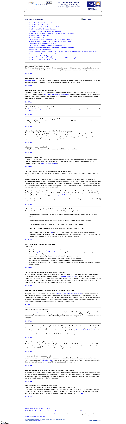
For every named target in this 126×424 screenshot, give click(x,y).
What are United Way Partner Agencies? (40, 49)
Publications (69, 415)
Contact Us (47, 408)
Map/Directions (46, 9)
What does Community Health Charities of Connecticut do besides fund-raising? (51, 47)
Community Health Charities (49, 163)
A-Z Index (78, 410)
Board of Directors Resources (75, 414)
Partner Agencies (37, 312)
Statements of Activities (50, 415)
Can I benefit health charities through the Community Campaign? (47, 45)
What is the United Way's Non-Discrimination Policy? (44, 60)
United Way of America (31, 80)
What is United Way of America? (38, 25)
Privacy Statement (34, 408)
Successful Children (80, 412)
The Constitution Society (47, 360)
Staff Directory (64, 412)
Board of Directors (35, 414)
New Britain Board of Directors (47, 414)
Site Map (36, 9)
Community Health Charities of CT (85, 330)
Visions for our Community (37, 412)
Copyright (41, 408)
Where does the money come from (52, 412)
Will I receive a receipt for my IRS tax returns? (42, 54)
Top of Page (28, 73)
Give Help (32, 410)
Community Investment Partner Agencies (53, 410)
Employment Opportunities (39, 416)
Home (27, 9)
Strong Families (89, 412)
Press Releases (76, 415)
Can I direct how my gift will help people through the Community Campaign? (50, 39)
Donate (42, 410)
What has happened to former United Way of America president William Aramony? (52, 58)
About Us (37, 410)
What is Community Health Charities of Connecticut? (44, 27)
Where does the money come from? (39, 35)
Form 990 (64, 415)
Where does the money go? (37, 37)
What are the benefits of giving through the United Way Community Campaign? (51, 33)
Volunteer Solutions (85, 410)
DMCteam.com (38, 420)
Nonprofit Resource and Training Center (46, 252)
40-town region (33, 111)
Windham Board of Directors (61, 414)
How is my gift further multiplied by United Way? (43, 43)
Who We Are (28, 412)
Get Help (27, 410)
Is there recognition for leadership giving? (40, 56)
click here (80, 393)
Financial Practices (87, 414)
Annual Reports (84, 415)
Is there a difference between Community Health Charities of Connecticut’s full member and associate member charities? (63, 51)
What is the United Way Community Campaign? (42, 29)
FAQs (31, 416)
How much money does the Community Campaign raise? (45, 31)
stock (51, 232)
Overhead (58, 415)
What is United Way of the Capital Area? (40, 23)
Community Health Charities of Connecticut (56, 94)
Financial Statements (39, 415)
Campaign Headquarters (69, 410)
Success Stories (71, 412)
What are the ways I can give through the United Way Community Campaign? (51, 41)
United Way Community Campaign (37, 109)
